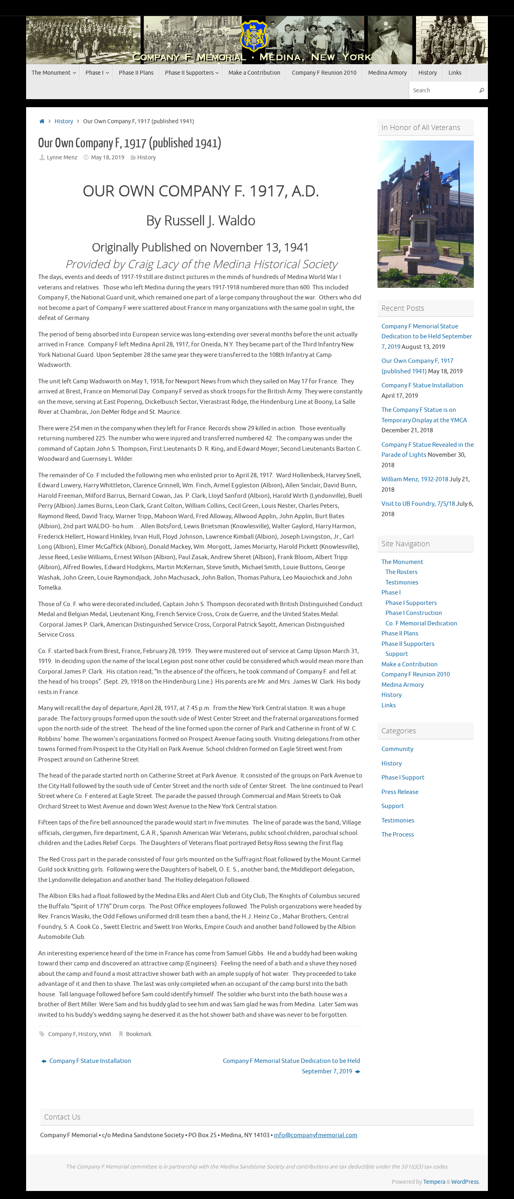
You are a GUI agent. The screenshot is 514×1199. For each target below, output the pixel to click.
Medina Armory (402, 685)
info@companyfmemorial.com (315, 1135)
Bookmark (138, 1034)
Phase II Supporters (407, 644)
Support (397, 654)
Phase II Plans (399, 633)
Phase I (391, 592)
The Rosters (402, 572)
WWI (105, 1034)
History (64, 121)
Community (397, 749)
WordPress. (465, 1182)
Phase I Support (402, 778)
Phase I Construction (414, 613)
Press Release (399, 792)
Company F (62, 1034)
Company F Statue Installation (89, 1061)
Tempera (434, 1182)
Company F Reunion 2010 (415, 674)
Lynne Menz (62, 157)
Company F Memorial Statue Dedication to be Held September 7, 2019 (291, 1066)
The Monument (402, 562)
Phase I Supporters (411, 603)
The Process (397, 835)
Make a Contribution (409, 664)
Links (388, 705)
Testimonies (402, 582)
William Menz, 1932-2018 (414, 479)
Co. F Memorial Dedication (421, 623)
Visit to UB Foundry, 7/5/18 (418, 504)
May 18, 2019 (107, 157)
